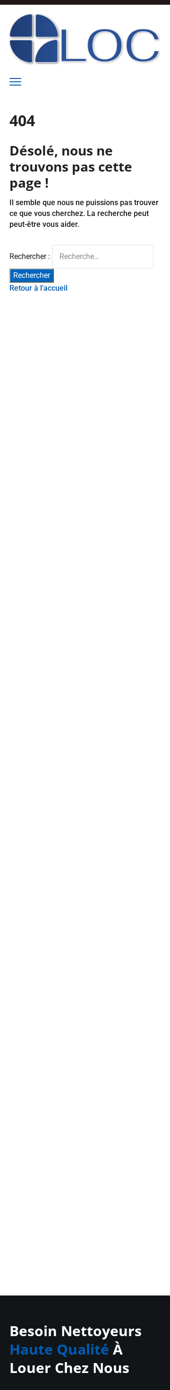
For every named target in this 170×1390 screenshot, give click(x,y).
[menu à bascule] (15, 82)
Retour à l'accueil (38, 288)
